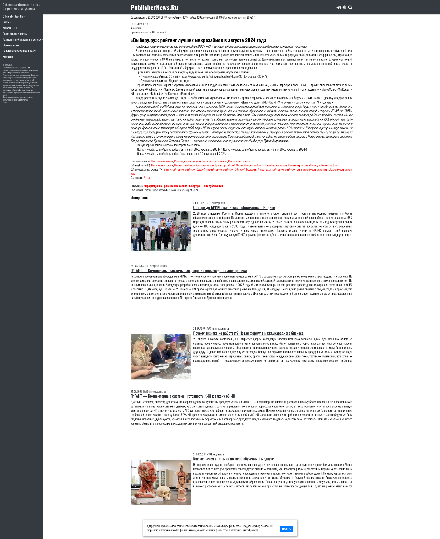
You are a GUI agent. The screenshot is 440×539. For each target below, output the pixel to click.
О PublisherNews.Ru (13, 16)
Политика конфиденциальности (19, 51)
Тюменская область (330, 165)
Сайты (6, 22)
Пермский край (295, 165)
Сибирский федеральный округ (250, 169)
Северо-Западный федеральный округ (215, 169)
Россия (147, 178)
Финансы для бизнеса (239, 161)
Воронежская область (184, 165)
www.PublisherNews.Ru (11, 99)
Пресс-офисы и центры (15, 34)
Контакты (8, 57)
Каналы (10, 28)
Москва (239, 165)
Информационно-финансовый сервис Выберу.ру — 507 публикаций (183, 186)
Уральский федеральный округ (281, 169)
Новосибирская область (276, 165)
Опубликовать (9, 5)
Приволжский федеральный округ (179, 169)
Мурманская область (253, 165)
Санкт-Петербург (312, 165)
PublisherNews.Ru (154, 7)
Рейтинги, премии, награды (187, 161)
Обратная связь (11, 45)
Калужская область (205, 165)
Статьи (5, 102)
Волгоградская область (162, 165)
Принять (286, 529)
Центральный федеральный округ (313, 169)
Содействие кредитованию (214, 161)
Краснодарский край (225, 165)
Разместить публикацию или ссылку (22, 39)
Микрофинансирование (162, 161)
